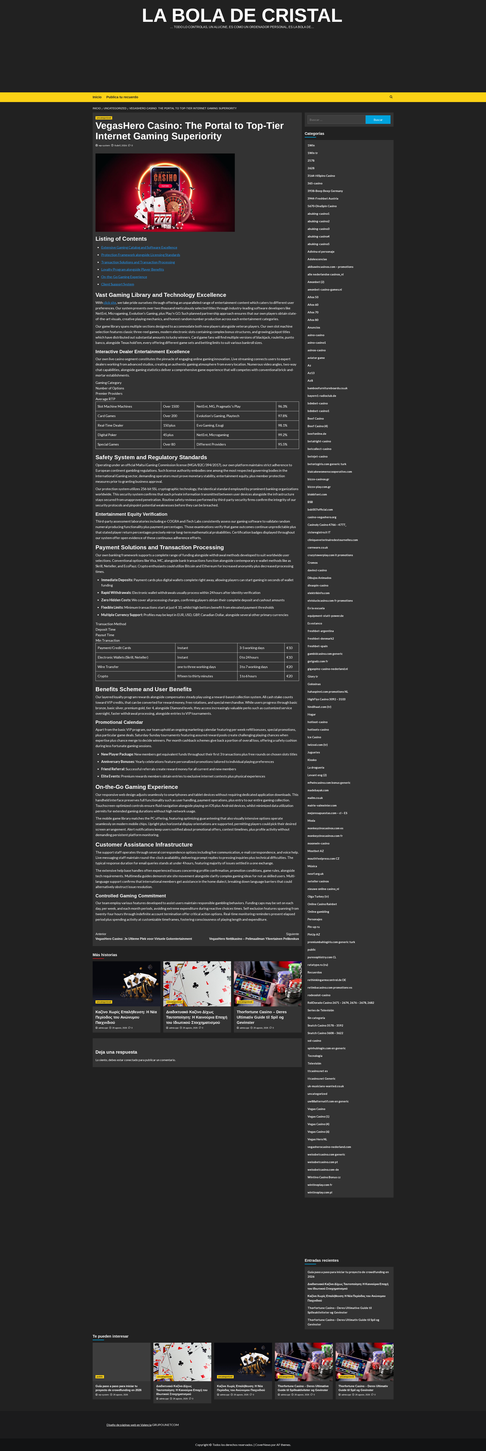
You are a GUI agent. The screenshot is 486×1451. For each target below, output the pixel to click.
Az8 (310, 380)
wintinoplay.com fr (320, 1184)
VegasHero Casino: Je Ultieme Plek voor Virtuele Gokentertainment (143, 936)
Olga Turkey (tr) (318, 896)
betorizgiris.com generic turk (327, 464)
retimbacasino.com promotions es (330, 987)
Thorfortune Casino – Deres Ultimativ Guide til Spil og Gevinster (262, 1017)
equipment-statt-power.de (326, 615)
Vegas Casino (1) (318, 1116)
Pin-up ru (314, 926)
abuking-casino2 (319, 221)
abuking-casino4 (319, 236)
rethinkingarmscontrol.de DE (327, 980)
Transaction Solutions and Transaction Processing (138, 262)
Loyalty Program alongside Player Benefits (132, 269)
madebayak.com (318, 790)
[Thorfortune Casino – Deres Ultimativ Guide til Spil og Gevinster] (268, 983)
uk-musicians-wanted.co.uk (326, 1086)
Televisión (314, 1063)
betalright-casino (319, 441)
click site (109, 302)
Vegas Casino (316, 1109)
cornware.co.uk (318, 547)
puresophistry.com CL (322, 957)
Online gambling (318, 911)
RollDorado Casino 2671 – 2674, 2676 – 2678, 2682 (341, 1002)
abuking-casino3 (319, 228)
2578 (311, 160)
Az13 (311, 373)
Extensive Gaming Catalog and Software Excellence (139, 247)
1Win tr (313, 153)
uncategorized (104, 118)
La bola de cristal (242, 15)
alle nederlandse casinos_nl (326, 274)
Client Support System (117, 284)
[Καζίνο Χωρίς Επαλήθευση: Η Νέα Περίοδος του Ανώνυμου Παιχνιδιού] (126, 983)
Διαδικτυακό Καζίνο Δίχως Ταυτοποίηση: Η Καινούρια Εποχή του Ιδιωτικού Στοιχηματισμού (196, 1017)
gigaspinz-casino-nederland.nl (328, 668)
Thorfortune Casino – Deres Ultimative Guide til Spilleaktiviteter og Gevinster (340, 1310)
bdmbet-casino (318, 403)
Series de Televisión (321, 1010)
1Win (311, 145)
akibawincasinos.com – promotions (330, 266)
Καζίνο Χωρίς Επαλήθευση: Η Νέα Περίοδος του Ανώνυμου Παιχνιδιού (126, 1017)
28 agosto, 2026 (119, 1028)
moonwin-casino (318, 843)
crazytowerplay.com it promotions (330, 555)
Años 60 (313, 304)
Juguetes (314, 752)
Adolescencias (317, 259)
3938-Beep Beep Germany (325, 191)
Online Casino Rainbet (322, 904)
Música (312, 866)
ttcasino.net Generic (321, 1078)
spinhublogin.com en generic (327, 1048)
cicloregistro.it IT (319, 532)
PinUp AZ (314, 934)
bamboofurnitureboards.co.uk (327, 388)
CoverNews (263, 1444)
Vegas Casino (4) (318, 1124)
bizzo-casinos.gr (318, 479)
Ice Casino (314, 737)
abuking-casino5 (319, 244)
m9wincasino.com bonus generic (329, 782)
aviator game (316, 357)
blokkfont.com (317, 494)
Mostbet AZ (316, 851)
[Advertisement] (243, 63)
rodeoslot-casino (319, 995)
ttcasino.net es (318, 1071)
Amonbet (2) (316, 282)
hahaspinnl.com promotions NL (328, 691)
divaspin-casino (318, 585)
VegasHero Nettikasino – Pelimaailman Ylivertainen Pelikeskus (254, 936)
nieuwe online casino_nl (323, 889)
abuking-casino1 (319, 213)
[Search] (391, 97)
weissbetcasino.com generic (326, 1154)
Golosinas (314, 684)
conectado (131, 1060)
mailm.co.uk (315, 797)
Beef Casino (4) (318, 426)
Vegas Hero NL (317, 1139)
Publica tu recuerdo (122, 97)
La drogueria (316, 767)
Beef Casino (316, 418)
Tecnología (315, 1055)
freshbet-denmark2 (321, 638)
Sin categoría (316, 1017)
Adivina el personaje (321, 251)
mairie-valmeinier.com (322, 805)
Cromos (313, 562)
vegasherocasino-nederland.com (329, 1146)
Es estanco (315, 623)
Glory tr (313, 676)
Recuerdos (315, 972)
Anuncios (314, 327)
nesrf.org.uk (315, 873)
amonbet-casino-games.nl (325, 289)
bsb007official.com (320, 509)
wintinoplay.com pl (320, 1192)
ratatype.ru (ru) (318, 964)
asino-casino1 (317, 342)
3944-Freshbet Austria (323, 198)
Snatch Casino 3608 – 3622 (325, 1033)
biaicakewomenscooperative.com (330, 471)
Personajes (315, 919)
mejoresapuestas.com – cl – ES (327, 813)
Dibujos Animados (319, 577)
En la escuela (316, 608)
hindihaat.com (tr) (319, 706)
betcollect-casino (319, 448)
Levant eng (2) (317, 775)
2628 (311, 168)
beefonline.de (317, 433)
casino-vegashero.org (322, 517)
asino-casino (316, 335)
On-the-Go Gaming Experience (124, 277)
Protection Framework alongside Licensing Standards (140, 255)
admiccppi (103, 1028)
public (312, 949)
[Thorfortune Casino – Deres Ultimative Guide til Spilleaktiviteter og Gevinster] (304, 1362)
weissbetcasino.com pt (323, 1162)
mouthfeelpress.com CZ (323, 858)
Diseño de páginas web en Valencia (129, 1425)
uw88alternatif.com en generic (328, 1101)
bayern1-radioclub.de (322, 395)
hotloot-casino (317, 722)
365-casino (315, 183)
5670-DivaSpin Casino (322, 206)
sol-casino (314, 1040)
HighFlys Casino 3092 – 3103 (327, 699)
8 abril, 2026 (120, 145)
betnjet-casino (317, 456)
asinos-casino (317, 350)
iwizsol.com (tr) (318, 744)
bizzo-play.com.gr (319, 486)
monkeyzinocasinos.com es (325, 828)
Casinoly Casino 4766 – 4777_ (327, 524)
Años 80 (313, 319)
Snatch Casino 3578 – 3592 (325, 1025)
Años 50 (313, 297)
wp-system (104, 145)
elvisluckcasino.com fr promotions (330, 600)
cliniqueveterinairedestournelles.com (333, 540)
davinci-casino (317, 570)
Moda (311, 820)
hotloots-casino (318, 729)
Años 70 (313, 312)
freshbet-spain (318, 646)
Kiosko (312, 760)
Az (309, 365)
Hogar (312, 714)
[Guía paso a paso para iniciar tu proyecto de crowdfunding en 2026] (122, 1362)
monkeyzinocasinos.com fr (325, 835)
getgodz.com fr (318, 661)
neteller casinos (318, 881)
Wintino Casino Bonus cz (324, 1177)
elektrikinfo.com (319, 593)
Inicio (97, 97)
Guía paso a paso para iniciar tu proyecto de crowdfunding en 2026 (348, 1274)
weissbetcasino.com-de (323, 1169)
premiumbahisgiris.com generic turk (331, 942)
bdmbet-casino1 (318, 411)
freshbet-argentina (321, 631)
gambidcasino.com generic (325, 653)
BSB (310, 502)
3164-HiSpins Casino (321, 175)
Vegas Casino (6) (318, 1131)
